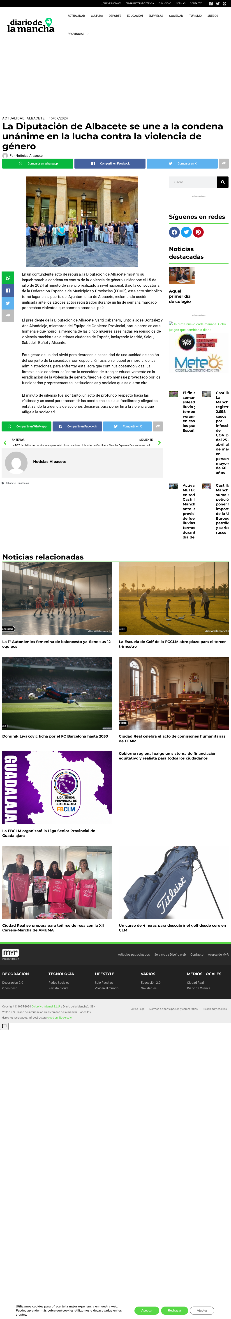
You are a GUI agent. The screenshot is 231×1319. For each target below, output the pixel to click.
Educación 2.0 (151, 982)
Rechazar (174, 1310)
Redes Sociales (59, 982)
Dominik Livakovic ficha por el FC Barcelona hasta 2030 (55, 736)
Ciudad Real (195, 982)
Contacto (196, 3)
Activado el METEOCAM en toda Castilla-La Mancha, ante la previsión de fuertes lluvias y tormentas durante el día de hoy (194, 511)
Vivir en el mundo (106, 988)
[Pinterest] (224, 4)
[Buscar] (223, 182)
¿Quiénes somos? (111, 3)
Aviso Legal (138, 1009)
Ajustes (202, 1310)
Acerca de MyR (218, 954)
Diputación (23, 483)
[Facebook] (211, 4)
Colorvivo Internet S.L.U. (46, 1006)
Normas (180, 3)
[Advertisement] (115, 77)
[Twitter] (218, 4)
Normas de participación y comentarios (173, 1009)
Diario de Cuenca (198, 988)
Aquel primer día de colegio (180, 296)
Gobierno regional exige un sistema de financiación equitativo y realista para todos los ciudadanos (168, 755)
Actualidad (13, 118)
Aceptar (146, 1310)
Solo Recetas (104, 982)
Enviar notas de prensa (140, 3)
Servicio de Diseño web (170, 954)
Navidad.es (149, 988)
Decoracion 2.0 (12, 982)
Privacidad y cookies (214, 1009)
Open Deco (9, 988)
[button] (86, 34)
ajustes (21, 1315)
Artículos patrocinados (134, 954)
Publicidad (165, 3)
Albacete (36, 118)
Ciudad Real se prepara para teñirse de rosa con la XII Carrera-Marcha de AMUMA (53, 927)
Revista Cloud (58, 988)
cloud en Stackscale (59, 1017)
